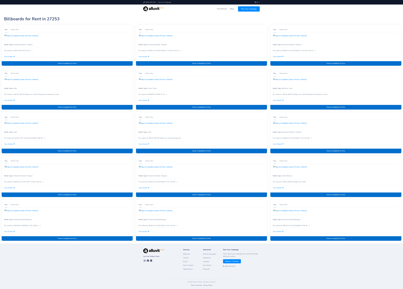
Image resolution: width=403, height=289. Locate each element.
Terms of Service (196, 285)
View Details (8, 57)
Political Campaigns (209, 254)
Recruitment (207, 265)
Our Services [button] (222, 9)
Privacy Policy (207, 285)
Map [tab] (6, 30)
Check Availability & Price (67, 63)
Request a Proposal (232, 261)
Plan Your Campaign (164, 2)
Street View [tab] (15, 30)
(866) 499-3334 (150, 2)
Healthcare (207, 258)
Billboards (186, 254)
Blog (232, 9)
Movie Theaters (188, 265)
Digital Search (188, 269)
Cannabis (206, 262)
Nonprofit (206, 269)
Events (185, 262)
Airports (185, 258)
